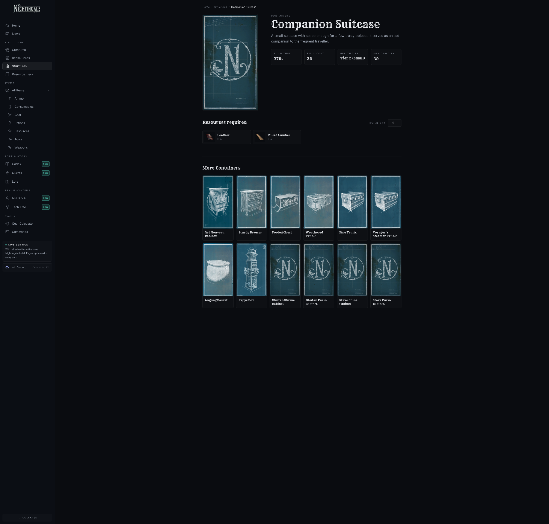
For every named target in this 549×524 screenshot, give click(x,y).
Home (206, 7)
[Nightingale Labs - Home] (27, 8)
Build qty (378, 122)
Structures (220, 7)
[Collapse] (48, 90)
